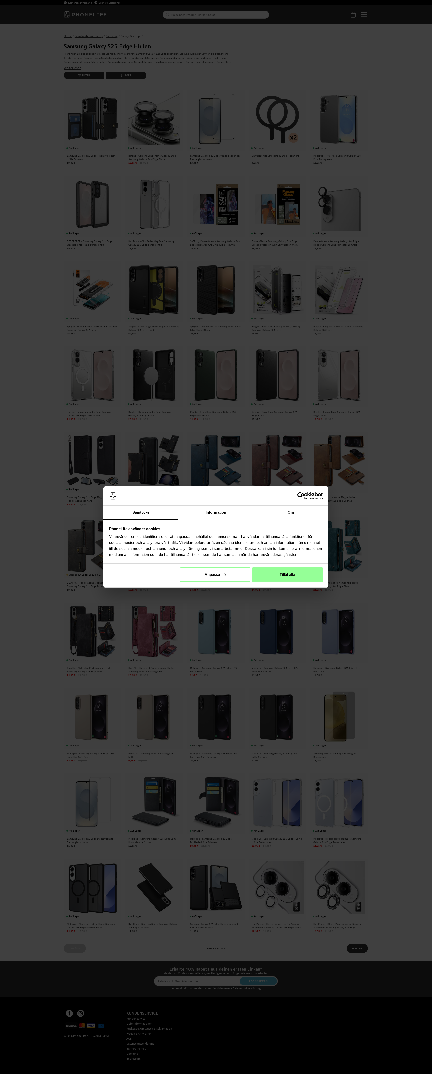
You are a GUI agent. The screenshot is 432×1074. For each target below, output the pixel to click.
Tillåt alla (287, 574)
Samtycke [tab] (141, 512)
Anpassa (212, 574)
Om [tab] (291, 512)
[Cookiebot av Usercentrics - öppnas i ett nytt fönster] (301, 496)
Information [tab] (216, 512)
